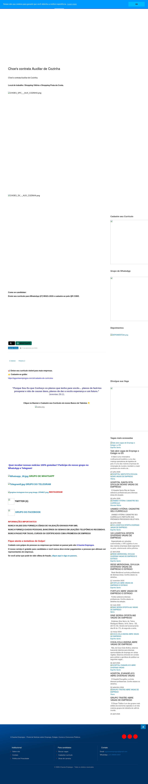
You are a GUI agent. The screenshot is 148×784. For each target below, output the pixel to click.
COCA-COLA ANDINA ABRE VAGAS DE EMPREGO (123, 643)
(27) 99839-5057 (114, 755)
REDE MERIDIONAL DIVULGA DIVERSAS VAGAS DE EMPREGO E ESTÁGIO (124, 566)
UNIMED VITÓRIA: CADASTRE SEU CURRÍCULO (125, 509)
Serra (112, 612)
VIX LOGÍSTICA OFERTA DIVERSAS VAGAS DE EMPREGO (122, 535)
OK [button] (136, 4)
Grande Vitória (115, 505)
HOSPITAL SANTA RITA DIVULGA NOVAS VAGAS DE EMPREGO (124, 484)
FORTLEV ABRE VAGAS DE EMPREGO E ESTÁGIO (123, 592)
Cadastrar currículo (65, 755)
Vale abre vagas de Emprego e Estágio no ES (124, 452)
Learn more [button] (72, 4)
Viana (112, 694)
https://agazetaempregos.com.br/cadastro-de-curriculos (30, 378)
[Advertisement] (74, 34)
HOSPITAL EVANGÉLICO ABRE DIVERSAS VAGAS (122, 674)
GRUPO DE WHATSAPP (41, 476)
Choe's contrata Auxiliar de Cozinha (34, 68)
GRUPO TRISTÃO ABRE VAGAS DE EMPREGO (121, 698)
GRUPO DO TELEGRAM (38, 484)
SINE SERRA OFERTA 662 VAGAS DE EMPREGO (123, 616)
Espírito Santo (115, 447)
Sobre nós (16, 751)
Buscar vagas (63, 751)
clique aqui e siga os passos (64, 556)
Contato (15, 755)
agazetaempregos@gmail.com (116, 751)
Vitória (112, 479)
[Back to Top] (143, 726)
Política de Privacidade (20, 758)
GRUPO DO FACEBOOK (28, 512)
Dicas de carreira (64, 758)
